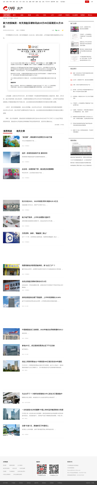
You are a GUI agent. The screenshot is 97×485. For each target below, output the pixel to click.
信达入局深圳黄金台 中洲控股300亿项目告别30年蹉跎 (42, 362)
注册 (92, 1)
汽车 (20, 1)
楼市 (14, 15)
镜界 (33, 1)
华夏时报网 (12, 465)
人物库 (60, 15)
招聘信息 (29, 482)
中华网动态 (60, 482)
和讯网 (4, 465)
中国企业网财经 (6, 474)
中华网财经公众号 (54, 475)
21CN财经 (20, 465)
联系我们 (21, 482)
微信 (58, 30)
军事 (11, 1)
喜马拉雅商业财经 (17, 474)
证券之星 (14, 468)
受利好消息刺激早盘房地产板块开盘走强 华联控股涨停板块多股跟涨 (82, 124)
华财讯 (67, 15)
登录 (87, 1)
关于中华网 (5, 482)
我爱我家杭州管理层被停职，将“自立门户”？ (38, 265)
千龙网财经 (12, 471)
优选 (40, 1)
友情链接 (52, 482)
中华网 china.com (9, 8)
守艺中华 (47, 1)
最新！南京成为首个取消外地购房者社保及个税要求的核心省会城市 (83, 74)
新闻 (7, 1)
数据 (29, 15)
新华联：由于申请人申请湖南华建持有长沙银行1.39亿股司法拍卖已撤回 (83, 90)
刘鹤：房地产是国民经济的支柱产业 (81, 84)
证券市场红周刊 (21, 471)
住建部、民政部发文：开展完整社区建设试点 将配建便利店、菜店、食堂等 (83, 110)
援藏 (30, 1)
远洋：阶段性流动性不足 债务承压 (34, 153)
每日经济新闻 (6, 468)
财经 (14, 1)
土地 (37, 15)
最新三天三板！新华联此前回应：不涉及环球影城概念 (83, 131)
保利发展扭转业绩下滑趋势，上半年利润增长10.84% (41, 297)
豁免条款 (44, 482)
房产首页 (7, 15)
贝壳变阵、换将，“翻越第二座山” (34, 233)
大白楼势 (75, 15)
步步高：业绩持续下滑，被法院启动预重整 (38, 169)
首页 (4, 1)
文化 (27, 1)
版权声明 (36, 482)
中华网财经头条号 (42, 475)
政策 (22, 15)
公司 (52, 15)
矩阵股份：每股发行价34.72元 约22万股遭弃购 (83, 97)
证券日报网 (22, 468)
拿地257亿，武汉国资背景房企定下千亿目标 (38, 346)
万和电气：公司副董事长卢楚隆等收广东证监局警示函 (83, 104)
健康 (37, 1)
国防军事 (53, 1)
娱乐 (17, 1)
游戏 (24, 1)
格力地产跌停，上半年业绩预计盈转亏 (36, 217)
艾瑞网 (4, 471)
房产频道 (10, 18)
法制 (43, 1)
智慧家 (83, 15)
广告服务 (13, 482)
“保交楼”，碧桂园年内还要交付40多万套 (37, 137)
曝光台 (90, 15)
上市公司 (16, 18)
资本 (44, 15)
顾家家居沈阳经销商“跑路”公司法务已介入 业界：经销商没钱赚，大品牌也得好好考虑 (83, 117)
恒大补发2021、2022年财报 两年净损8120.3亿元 (40, 201)
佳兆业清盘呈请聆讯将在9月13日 (34, 281)
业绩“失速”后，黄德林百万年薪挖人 (35, 426)
